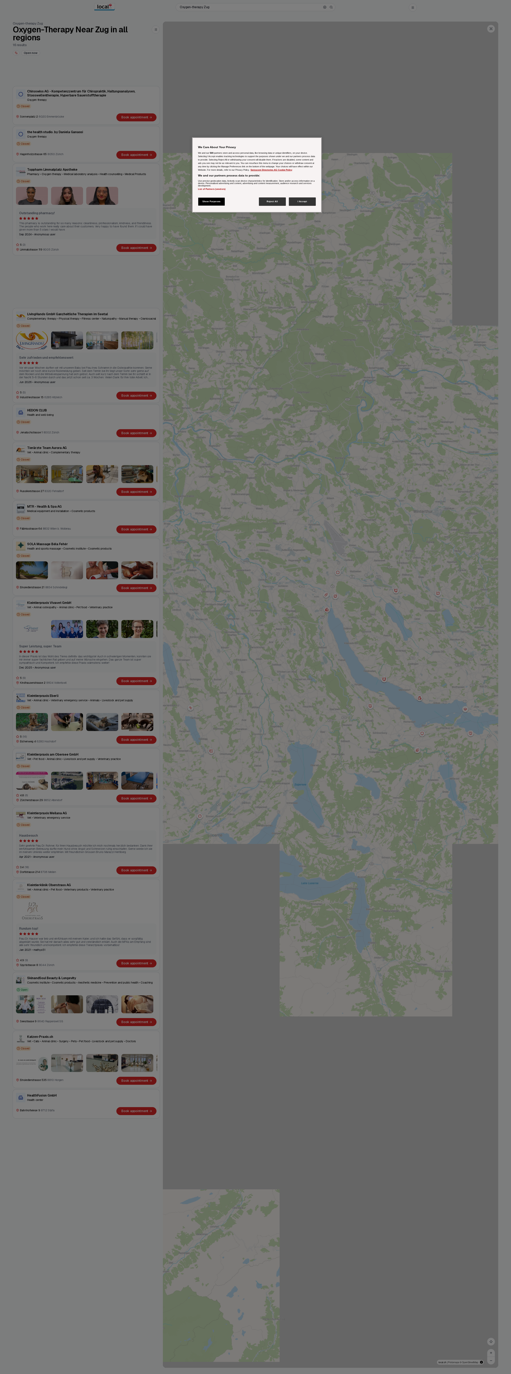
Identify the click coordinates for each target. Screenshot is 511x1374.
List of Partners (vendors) (212, 189)
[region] (257, 175)
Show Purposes (211, 201)
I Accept (302, 201)
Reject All (272, 201)
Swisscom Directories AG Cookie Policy (271, 170)
